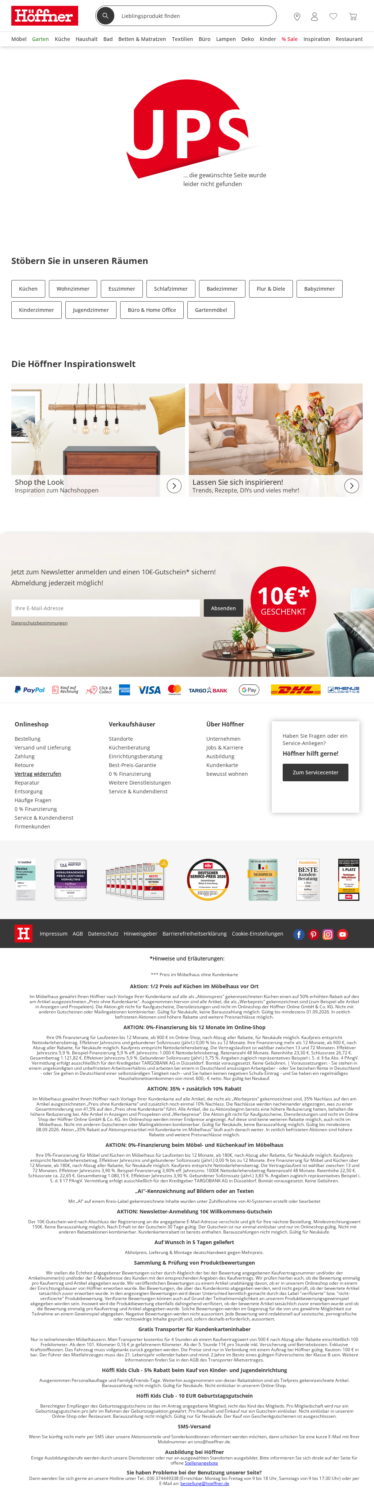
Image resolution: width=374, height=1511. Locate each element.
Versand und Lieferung (43, 747)
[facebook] (298, 933)
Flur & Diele (271, 288)
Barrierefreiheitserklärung (195, 933)
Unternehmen (223, 738)
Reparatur (27, 782)
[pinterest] (313, 933)
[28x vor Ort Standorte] (297, 16)
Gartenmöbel (211, 309)
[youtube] (342, 933)
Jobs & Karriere (224, 747)
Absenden (223, 608)
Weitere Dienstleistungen (140, 782)
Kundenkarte (222, 765)
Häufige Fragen (33, 800)
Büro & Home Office (152, 309)
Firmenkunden (32, 826)
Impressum (54, 933)
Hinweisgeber (140, 933)
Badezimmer (222, 288)
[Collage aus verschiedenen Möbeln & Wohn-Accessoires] (98, 439)
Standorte (121, 738)
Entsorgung (29, 791)
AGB (78, 933)
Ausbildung (220, 756)
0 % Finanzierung (36, 808)
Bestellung (28, 738)
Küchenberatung (129, 747)
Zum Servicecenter (316, 772)
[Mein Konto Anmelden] (314, 16)
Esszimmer (121, 288)
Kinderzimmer (36, 309)
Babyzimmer (319, 288)
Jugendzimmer (91, 309)
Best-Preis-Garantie (132, 765)
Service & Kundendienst (44, 817)
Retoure (24, 765)
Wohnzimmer (73, 288)
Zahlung (25, 756)
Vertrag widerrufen (38, 773)
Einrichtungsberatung (136, 756)
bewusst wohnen (227, 773)
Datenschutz (103, 933)
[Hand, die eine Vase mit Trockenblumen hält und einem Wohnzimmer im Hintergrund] (276, 439)
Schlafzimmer (171, 288)
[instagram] (328, 933)
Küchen (28, 288)
